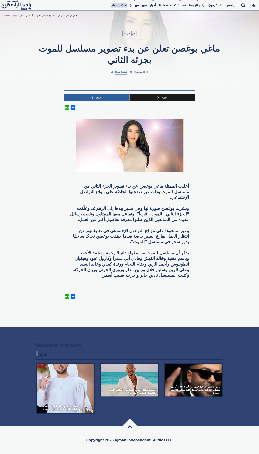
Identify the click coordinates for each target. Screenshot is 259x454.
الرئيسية (231, 5)
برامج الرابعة (197, 5)
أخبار (153, 5)
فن (21, 15)
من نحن (134, 5)
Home (7, 15)
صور (144, 5)
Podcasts (165, 5)
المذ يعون (215, 5)
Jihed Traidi (121, 72)
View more (65, 388)
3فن (15, 15)
